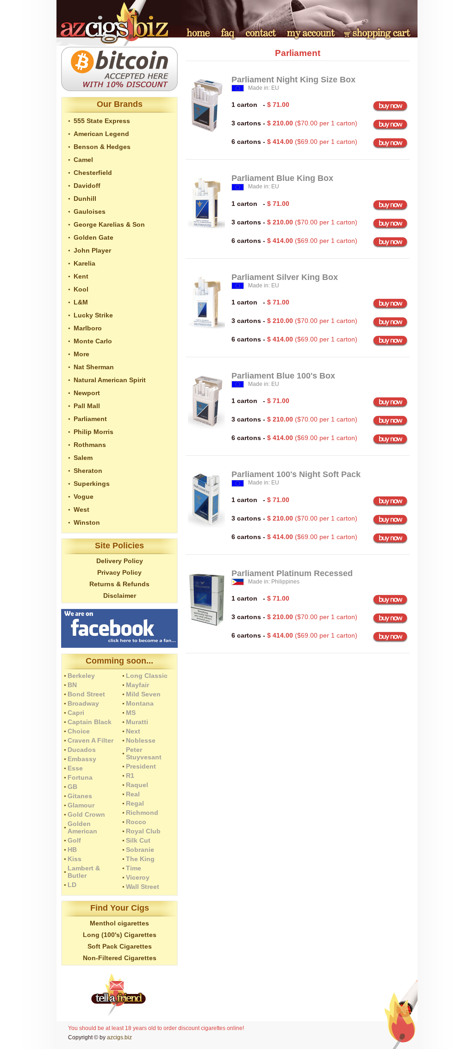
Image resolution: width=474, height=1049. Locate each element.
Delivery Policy (119, 561)
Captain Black (90, 722)
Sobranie (140, 849)
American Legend (101, 133)
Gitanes (80, 796)
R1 (130, 775)
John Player (92, 250)
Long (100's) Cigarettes (119, 934)
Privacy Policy (119, 572)
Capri (76, 712)
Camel (83, 159)
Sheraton (88, 470)
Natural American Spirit (110, 380)
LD (72, 884)
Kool (81, 289)
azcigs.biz (119, 1037)
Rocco (136, 822)
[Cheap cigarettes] (118, 43)
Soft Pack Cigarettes (119, 946)
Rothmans (90, 444)
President (141, 766)
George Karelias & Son (109, 224)
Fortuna (80, 777)
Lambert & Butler (84, 871)
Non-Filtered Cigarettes (119, 958)
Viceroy (138, 877)
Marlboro (88, 328)
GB (72, 786)
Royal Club (143, 831)
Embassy (82, 759)
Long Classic (147, 675)
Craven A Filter (90, 740)
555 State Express (102, 120)
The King (140, 859)
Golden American (82, 827)
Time (133, 868)
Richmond (142, 812)
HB (72, 849)
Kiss (74, 859)
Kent (81, 276)
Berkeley (81, 675)
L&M (81, 302)
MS (131, 712)
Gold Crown (86, 814)
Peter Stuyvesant (144, 753)
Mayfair (137, 685)
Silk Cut (138, 840)
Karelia (84, 263)
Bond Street (86, 694)
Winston (87, 522)
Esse (75, 768)
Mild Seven (143, 694)
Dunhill (85, 198)
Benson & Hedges (102, 146)
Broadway (83, 703)
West (81, 509)
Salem (83, 457)
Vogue (84, 496)
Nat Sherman (94, 367)
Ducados (82, 749)
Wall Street (142, 886)
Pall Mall (87, 406)
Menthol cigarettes (119, 923)
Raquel (137, 784)
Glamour (81, 805)
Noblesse (141, 740)
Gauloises (90, 211)
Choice (79, 731)
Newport (87, 393)
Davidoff (87, 185)
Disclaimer (119, 595)
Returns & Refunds (119, 584)
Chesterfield (93, 172)
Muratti (137, 722)
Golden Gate (93, 237)
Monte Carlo (93, 341)
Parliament (90, 418)
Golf (74, 840)
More (81, 354)
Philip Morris (93, 431)
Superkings (92, 483)
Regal (135, 803)
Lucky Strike (93, 315)
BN (72, 685)
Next (133, 731)
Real (133, 794)
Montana (140, 703)
